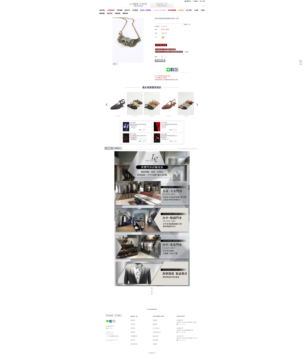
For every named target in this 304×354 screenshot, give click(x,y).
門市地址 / (179, 338)
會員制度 (155, 320)
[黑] (166, 33)
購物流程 (155, 324)
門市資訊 (133, 324)
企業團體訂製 (134, 336)
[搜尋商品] (204, 6)
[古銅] (162, 33)
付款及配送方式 (157, 332)
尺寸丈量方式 (156, 328)
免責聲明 (155, 344)
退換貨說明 (155, 336)
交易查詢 (195, 1)
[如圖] (162, 37)
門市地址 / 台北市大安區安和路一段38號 (186, 322)
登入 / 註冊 (202, 1)
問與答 (117, 148)
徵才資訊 (133, 340)
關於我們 (133, 320)
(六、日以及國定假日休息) (112, 336)
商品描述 (109, 148)
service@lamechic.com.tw (112, 340)
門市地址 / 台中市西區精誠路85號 (185, 330)
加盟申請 (133, 328)
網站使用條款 (134, 344)
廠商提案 (133, 332)
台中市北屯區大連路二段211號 (189, 338)
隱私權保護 (155, 340)
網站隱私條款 (152, 352)
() (189, 1)
